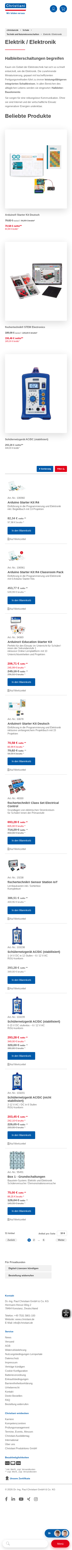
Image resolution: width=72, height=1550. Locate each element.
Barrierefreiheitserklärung (18, 1383)
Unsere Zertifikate (19, 1478)
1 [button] (29, 1240)
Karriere (9, 1419)
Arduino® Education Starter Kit (30, 642)
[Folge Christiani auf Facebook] (6, 1499)
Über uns (10, 1444)
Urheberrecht (12, 1387)
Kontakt (9, 1391)
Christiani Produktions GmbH (21, 1448)
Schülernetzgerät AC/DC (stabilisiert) (26, 439)
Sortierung (45, 469)
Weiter (61, 1240)
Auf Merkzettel (17, 539)
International (11, 1440)
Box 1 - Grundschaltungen (26, 1176)
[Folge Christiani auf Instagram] (36, 1499)
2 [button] (33, 1240)
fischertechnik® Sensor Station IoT (33, 882)
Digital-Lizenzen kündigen (24, 1268)
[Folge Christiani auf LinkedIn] (13, 1499)
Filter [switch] (60, 469)
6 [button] (43, 1240)
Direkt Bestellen (13, 1395)
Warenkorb (63, 8)
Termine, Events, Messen (19, 1431)
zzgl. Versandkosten (26, 1469)
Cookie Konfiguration (16, 1370)
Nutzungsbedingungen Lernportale (23, 1354)
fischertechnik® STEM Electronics (25, 327)
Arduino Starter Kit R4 (23, 502)
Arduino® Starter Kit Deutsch (22, 214)
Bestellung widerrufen (21, 1275)
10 (61, 1233)
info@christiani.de (23, 1322)
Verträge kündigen (15, 1366)
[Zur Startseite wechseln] (15, 5)
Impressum (11, 1362)
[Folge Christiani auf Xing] (28, 1499)
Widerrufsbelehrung (15, 1349)
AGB (7, 1345)
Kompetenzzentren (15, 1423)
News (8, 1337)
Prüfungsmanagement (17, 1427)
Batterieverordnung (15, 1375)
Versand (9, 1341)
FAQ (7, 1400)
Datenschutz (12, 1358)
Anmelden (53, 8)
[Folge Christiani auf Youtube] (21, 1499)
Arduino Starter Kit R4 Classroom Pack (35, 572)
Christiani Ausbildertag (17, 1435)
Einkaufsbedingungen (16, 1379)
